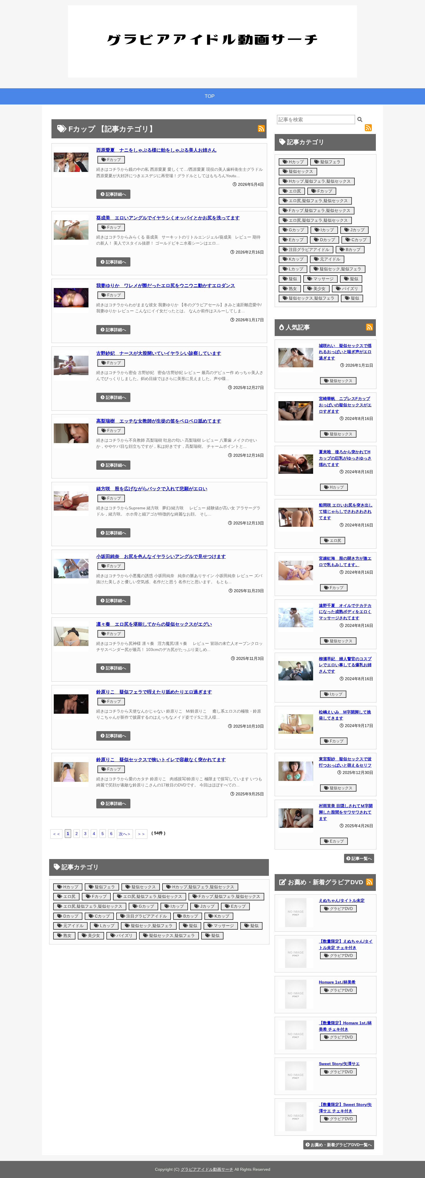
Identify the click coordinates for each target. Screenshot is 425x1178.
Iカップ (176, 906)
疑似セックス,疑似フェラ (171, 935)
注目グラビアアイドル (146, 916)
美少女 (93, 935)
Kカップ (221, 916)
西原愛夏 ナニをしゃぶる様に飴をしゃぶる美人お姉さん (156, 150)
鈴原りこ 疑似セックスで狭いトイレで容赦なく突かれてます (161, 759)
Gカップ (146, 906)
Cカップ (102, 916)
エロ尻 (68, 896)
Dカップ (70, 916)
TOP (210, 96)
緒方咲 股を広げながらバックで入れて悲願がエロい (151, 488)
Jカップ (207, 906)
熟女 (66, 935)
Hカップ (70, 887)
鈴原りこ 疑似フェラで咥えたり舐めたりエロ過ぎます (154, 691)
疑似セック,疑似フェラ (151, 926)
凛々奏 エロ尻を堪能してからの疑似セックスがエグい (154, 624)
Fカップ (113, 159)
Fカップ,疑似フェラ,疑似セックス (228, 896)
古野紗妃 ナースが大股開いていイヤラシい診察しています (158, 353)
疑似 (192, 926)
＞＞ (141, 834)
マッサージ (223, 926)
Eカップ (238, 906)
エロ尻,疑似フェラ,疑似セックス (152, 896)
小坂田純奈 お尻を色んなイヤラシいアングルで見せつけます (161, 556)
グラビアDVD (341, 909)
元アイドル (73, 926)
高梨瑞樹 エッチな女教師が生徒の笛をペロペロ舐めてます (158, 420)
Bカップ (190, 916)
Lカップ (106, 926)
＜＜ (56, 834)
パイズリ (124, 935)
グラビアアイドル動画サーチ (207, 1169)
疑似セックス (143, 887)
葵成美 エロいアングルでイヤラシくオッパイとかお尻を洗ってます (168, 217)
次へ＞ (125, 834)
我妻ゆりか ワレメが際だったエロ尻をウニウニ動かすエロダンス (165, 285)
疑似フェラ (104, 887)
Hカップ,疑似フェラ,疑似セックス (202, 887)
